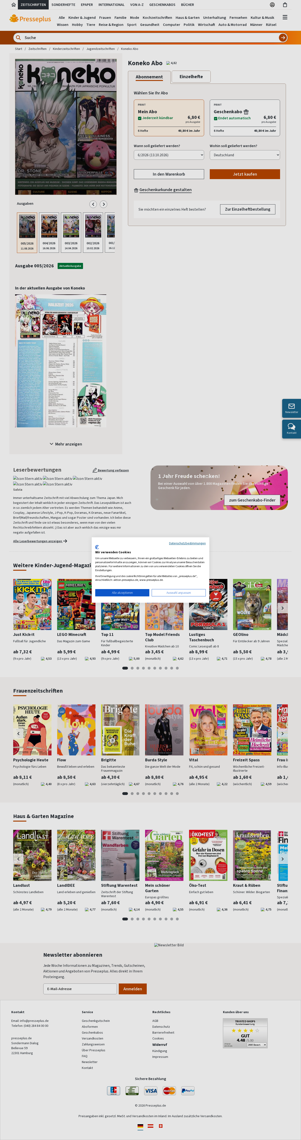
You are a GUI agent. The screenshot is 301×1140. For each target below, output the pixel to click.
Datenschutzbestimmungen (187, 543)
